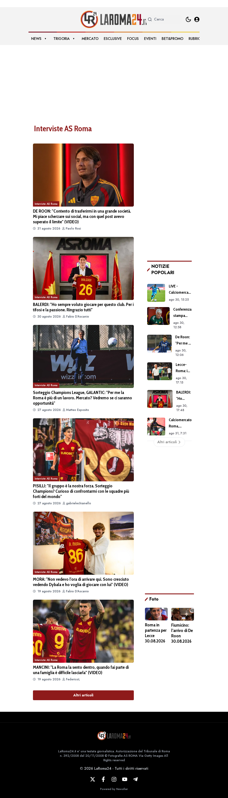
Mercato (90, 38)
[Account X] (92, 779)
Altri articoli (83, 695)
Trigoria (61, 38)
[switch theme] (188, 19)
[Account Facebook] (103, 779)
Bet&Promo (172, 38)
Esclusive (113, 38)
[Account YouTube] (124, 779)
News (36, 38)
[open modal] (197, 19)
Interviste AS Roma (46, 204)
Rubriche (197, 38)
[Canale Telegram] (135, 779)
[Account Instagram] (114, 779)
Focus (133, 38)
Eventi (150, 38)
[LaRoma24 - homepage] (114, 19)
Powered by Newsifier (114, 789)
